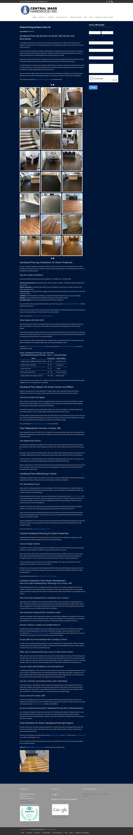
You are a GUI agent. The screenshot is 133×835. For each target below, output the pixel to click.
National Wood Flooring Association (39, 633)
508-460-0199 (28, 1)
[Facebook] (107, 1)
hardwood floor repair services (39, 424)
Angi (53, 355)
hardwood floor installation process (42, 316)
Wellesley (35, 704)
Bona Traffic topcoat (76, 496)
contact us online (39, 747)
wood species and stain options (35, 346)
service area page (80, 735)
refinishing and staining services (41, 529)
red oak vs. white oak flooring (68, 346)
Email (91, 40)
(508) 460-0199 (24, 800)
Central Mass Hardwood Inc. (37, 829)
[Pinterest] (109, 1)
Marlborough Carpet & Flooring (60, 817)
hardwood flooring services (43, 79)
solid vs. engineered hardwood (72, 304)
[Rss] (112, 1)
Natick (65, 735)
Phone (91, 47)
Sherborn (40, 704)
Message (92, 62)
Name (91, 30)
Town (91, 55)
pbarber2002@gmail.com (40, 1)
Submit (93, 87)
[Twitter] (55, 794)
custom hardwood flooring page (48, 576)
